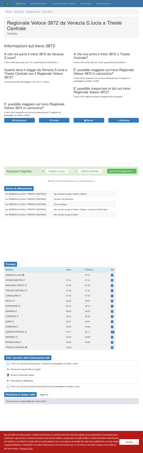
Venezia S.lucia (33, 11)
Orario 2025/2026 (38, 3)
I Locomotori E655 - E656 (63, 3)
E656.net (21, 3)
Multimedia (86, 3)
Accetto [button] (129, 442)
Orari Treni (19, 11)
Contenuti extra (103, 3)
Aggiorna (44, 394)
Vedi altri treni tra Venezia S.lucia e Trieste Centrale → (71, 180)
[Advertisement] (82, 142)
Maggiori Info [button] (26, 448)
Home (9, 11)
